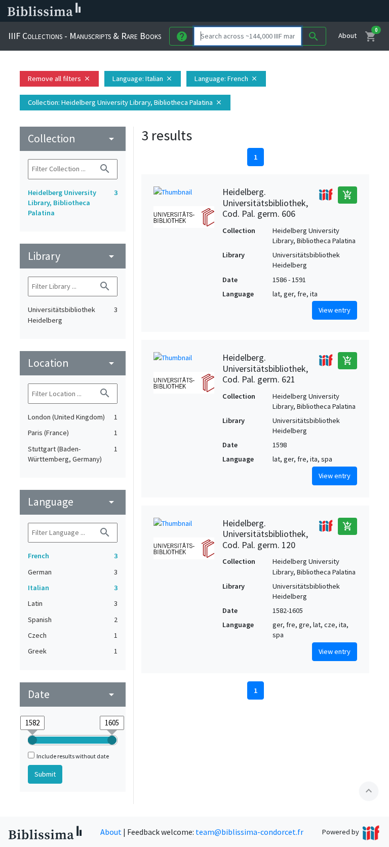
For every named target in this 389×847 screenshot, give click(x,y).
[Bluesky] (290, 11)
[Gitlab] (354, 11)
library (73, 256)
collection (73, 138)
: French (226, 78)
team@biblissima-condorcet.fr (249, 832)
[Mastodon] (306, 11)
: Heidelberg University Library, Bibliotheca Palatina (125, 102)
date (73, 694)
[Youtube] (322, 11)
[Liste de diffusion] (257, 11)
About (347, 35)
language (73, 502)
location (73, 363)
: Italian (142, 78)
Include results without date (72, 756)
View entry (335, 310)
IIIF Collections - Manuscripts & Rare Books (84, 36)
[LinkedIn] (273, 11)
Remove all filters (59, 78)
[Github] (338, 11)
